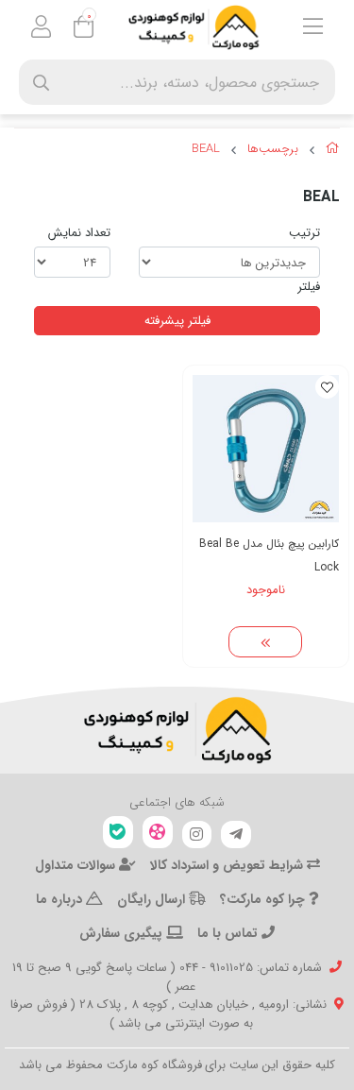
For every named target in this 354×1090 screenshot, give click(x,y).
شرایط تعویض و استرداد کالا (228, 865)
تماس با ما (229, 933)
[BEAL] (177, 730)
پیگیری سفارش (122, 933)
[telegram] (236, 835)
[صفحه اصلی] (333, 151)
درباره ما (61, 899)
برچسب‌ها (272, 149)
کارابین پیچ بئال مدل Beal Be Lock (269, 555)
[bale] (118, 833)
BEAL (206, 149)
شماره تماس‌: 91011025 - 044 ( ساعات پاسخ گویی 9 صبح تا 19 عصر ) (167, 977)
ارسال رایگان (153, 899)
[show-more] (265, 642)
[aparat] (157, 833)
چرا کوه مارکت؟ (264, 899)
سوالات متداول (77, 865)
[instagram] (197, 835)
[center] (41, 82)
